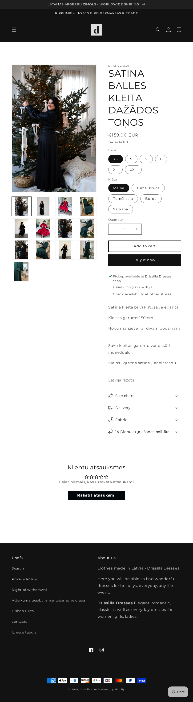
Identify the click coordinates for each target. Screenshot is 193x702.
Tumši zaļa (123, 199)
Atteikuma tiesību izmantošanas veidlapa (48, 600)
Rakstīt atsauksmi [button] (96, 495)
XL (115, 170)
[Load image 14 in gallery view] (21, 271)
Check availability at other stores (142, 294)
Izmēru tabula (24, 632)
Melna (118, 188)
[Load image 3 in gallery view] (43, 206)
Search (18, 568)
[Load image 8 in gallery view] (65, 228)
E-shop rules (23, 611)
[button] (14, 29)
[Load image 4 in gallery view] (65, 206)
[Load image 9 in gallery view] (87, 228)
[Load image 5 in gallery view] (87, 206)
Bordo (151, 199)
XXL (133, 170)
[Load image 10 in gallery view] (21, 250)
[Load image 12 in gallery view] (65, 250)
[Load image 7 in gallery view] (43, 228)
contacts (19, 621)
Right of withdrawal (29, 590)
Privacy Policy (24, 579)
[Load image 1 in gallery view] (21, 206)
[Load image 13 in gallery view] (87, 250)
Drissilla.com (88, 689)
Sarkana (120, 209)
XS (115, 159)
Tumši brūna (148, 188)
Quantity (115, 219)
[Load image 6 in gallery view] (21, 228)
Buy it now (144, 260)
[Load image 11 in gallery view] (43, 250)
